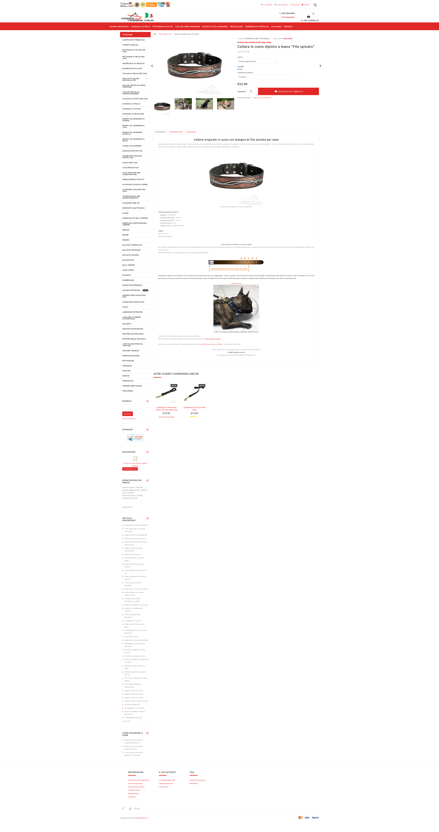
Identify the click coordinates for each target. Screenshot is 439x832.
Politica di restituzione (136, 787)
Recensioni (191, 132)
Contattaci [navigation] (268, 5)
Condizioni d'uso (134, 790)
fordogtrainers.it (141, 818)
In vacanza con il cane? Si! (133, 620)
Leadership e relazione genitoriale (136, 640)
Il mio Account (282, 5)
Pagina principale (155, 33)
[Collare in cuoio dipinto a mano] (163, 106)
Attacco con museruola (132, 554)
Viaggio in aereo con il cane (133, 694)
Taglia (240, 57)
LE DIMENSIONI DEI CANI (133, 717)
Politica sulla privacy (135, 783)
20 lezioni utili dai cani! (132, 704)
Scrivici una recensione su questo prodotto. (135, 464)
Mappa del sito (133, 793)
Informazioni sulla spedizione (138, 780)
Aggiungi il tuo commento (262, 97)
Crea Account (164, 787)
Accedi (306, 5)
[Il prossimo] (320, 65)
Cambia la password (166, 783)
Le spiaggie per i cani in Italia (134, 708)
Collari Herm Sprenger (198, 780)
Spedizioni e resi (176, 132)
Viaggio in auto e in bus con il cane (136, 701)
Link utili (127, 721)
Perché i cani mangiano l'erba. (134, 656)
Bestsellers (194, 783)
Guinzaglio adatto (245, 73)
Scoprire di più (130, 469)
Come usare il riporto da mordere (136, 589)
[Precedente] (152, 65)
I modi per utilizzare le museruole (136, 605)
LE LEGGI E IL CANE (131, 636)
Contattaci (289, 17)
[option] (163, 106)
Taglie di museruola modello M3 (135, 535)
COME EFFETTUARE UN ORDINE (135, 525)
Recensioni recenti (243, 97)
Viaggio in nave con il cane (133, 690)
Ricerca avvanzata (128, 418)
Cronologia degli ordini (167, 780)
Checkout (295, 5)
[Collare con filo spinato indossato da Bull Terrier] (236, 307)
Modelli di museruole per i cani (135, 538)
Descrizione (160, 132)
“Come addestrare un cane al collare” (210, 344)
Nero (241, 69)
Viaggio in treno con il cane (133, 697)
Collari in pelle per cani (165, 34)
